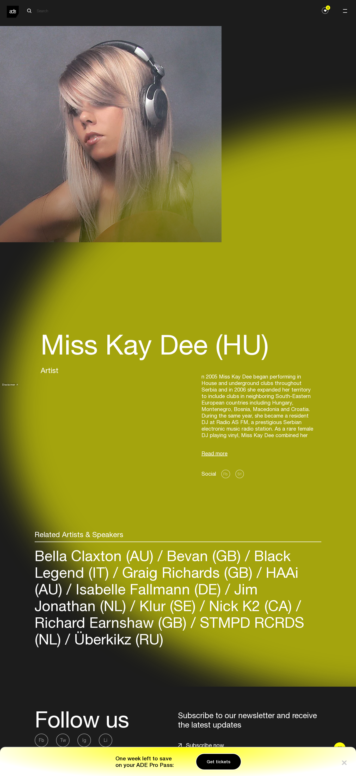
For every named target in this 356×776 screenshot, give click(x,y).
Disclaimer (8, 384)
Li (105, 740)
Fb (225, 474)
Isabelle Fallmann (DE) (148, 589)
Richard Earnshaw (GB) (113, 622)
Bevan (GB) (204, 555)
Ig (84, 740)
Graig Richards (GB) (187, 572)
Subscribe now (205, 745)
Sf (239, 474)
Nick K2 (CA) (250, 605)
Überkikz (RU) (116, 639)
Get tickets (218, 761)
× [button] (344, 761)
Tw (63, 740)
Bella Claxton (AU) (96, 555)
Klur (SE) (167, 605)
